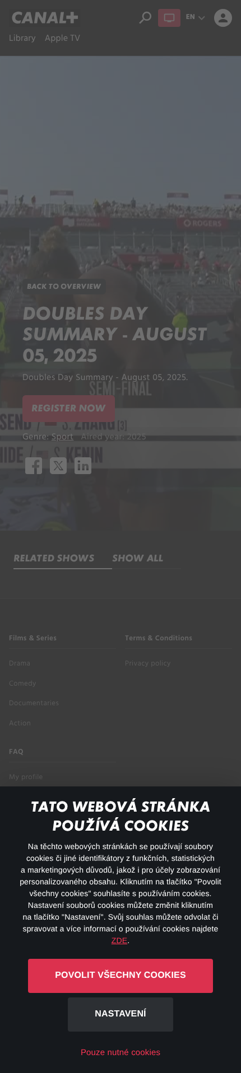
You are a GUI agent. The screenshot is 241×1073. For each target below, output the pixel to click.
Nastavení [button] (120, 1014)
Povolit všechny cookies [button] (120, 975)
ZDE (119, 940)
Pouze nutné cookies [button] (120, 1052)
